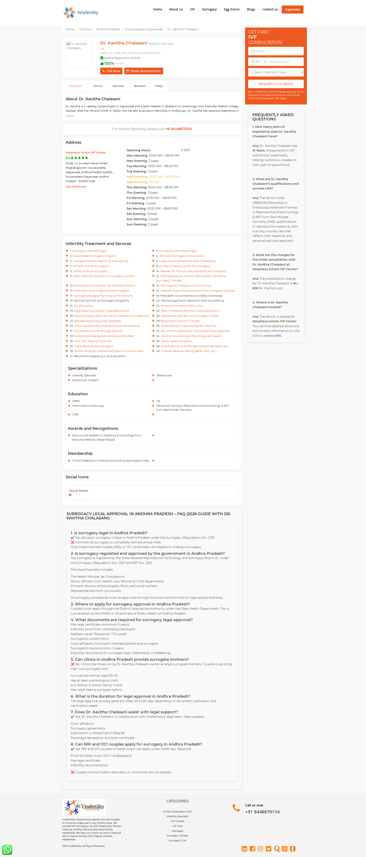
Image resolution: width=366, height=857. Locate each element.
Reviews (139, 86)
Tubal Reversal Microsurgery (93, 346)
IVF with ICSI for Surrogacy (91, 266)
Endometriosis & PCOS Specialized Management (194, 346)
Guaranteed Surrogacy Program (95, 255)
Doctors (85, 29)
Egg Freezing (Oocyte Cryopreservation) (101, 310)
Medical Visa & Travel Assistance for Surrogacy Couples (197, 290)
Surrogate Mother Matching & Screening (100, 261)
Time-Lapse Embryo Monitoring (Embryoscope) (107, 325)
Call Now (113, 71)
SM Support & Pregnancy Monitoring (186, 285)
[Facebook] (253, 849)
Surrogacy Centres (177, 835)
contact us (270, 9)
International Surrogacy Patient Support (101, 290)
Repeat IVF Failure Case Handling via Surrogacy (193, 271)
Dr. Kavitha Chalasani (183, 29)
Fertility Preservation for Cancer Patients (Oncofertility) (111, 315)
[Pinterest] (285, 849)
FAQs (158, 86)
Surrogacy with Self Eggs (89, 250)
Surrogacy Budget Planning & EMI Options (103, 295)
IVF (192, 9)
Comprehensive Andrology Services (98, 331)
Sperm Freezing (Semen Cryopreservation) (190, 310)
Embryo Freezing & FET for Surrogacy (184, 266)
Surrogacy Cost (177, 840)
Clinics (97, 86)
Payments (292, 9)
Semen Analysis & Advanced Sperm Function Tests (109, 351)
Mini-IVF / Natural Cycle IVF (93, 341)
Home (157, 9)
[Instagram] (261, 849)
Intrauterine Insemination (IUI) (182, 305)
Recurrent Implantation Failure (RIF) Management (195, 331)
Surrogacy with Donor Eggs (178, 250)
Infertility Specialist (177, 816)
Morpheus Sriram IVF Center (86, 152)
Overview (75, 86)
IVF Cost (177, 826)
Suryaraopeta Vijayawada (143, 29)
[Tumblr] (293, 849)
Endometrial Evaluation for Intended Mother (104, 285)
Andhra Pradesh (108, 29)
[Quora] (277, 849)
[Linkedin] (245, 849)
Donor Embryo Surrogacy (90, 271)
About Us (176, 9)
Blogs (251, 9)
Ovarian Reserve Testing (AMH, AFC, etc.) (188, 351)
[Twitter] (269, 849)
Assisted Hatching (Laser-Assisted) (97, 321)
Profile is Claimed (160, 43)
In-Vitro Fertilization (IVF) (177, 811)
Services (118, 86)
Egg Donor (232, 9)
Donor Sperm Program (176, 341)
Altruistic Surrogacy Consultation (182, 255)
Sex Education (84, 305)
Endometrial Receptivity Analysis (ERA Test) (104, 336)
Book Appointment (146, 71)
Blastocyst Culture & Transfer (180, 321)
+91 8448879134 (262, 812)
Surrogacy (209, 9)
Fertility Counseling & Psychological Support (191, 336)
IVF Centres (177, 821)
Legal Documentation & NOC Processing (187, 261)
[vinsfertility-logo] (81, 12)
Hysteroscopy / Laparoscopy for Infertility (188, 325)
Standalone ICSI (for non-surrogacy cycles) (189, 315)
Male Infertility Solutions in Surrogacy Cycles (103, 276)
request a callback (276, 84)
